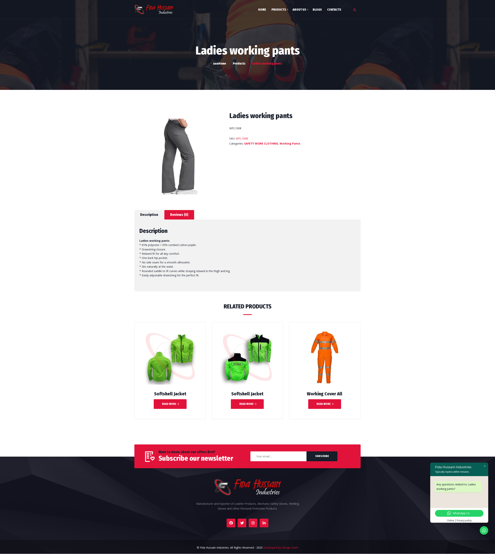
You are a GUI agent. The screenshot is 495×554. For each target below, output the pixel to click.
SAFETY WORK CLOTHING (261, 143)
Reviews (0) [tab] (179, 215)
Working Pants (290, 143)
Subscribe (322, 456)
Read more (169, 404)
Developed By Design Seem (280, 547)
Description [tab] (149, 215)
